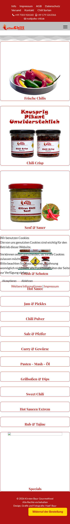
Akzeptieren (9, 280)
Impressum (51, 286)
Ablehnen (27, 280)
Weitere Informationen (26, 286)
